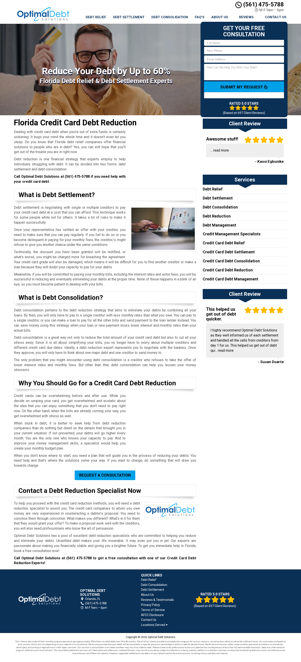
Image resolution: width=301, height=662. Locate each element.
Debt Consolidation (169, 17)
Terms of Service (153, 610)
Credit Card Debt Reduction (228, 270)
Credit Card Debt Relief (224, 243)
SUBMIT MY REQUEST (242, 87)
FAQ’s (199, 17)
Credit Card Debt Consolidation (231, 261)
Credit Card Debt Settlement (229, 252)
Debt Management (219, 225)
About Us (219, 17)
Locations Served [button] (153, 625)
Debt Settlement (129, 17)
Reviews (246, 17)
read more (221, 150)
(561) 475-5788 (263, 4)
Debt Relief (96, 17)
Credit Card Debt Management (230, 279)
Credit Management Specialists (231, 234)
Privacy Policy (150, 605)
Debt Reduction (217, 216)
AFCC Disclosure (152, 615)
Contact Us (275, 17)
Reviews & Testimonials (157, 600)
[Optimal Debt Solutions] (40, 599)
